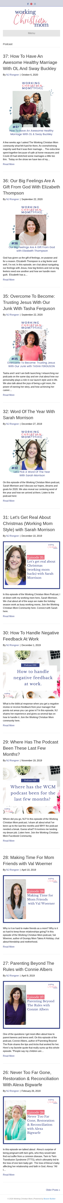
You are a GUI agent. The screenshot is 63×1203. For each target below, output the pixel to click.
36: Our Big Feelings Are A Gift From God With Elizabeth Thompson (31, 186)
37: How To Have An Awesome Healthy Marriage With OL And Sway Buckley (30, 62)
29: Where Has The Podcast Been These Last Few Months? (30, 748)
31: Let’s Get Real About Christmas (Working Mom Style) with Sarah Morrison (29, 523)
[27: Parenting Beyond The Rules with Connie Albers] (31, 1004)
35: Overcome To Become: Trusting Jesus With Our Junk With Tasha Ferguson (29, 302)
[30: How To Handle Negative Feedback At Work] (31, 674)
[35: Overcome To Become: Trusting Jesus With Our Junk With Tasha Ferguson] (31, 344)
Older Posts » (53, 1190)
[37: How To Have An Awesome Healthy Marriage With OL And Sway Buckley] (31, 108)
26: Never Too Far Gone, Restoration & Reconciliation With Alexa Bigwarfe (31, 1078)
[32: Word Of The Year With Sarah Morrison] (31, 453)
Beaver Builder (50, 1199)
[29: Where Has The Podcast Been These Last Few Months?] (31, 789)
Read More (9, 164)
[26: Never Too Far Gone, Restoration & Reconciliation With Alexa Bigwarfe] (31, 1120)
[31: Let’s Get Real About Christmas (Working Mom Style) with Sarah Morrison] (31, 565)
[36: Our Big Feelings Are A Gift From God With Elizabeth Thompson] (31, 228)
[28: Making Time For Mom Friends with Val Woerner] (31, 899)
